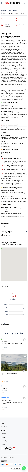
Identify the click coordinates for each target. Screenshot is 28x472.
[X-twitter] (6, 448)
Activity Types (6, 232)
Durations (5, 223)
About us (3, 433)
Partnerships (4, 441)
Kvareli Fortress (6, 400)
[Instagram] (10, 448)
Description (6, 33)
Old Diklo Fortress (7, 342)
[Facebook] (2, 448)
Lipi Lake (4, 389)
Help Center (4, 426)
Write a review (5, 324)
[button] (24, 3)
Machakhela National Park (9, 373)
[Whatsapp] (24, 468)
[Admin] (24, 339)
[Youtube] (13, 448)
